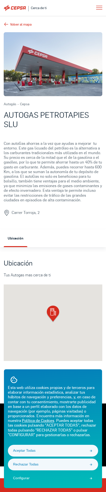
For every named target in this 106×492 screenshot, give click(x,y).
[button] (53, 314)
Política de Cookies (38, 420)
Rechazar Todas (25, 464)
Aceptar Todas (24, 450)
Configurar (21, 478)
